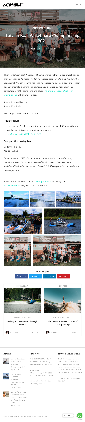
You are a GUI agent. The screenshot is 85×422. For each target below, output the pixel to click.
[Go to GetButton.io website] (79, 419)
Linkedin (51, 276)
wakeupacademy (43, 181)
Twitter (36, 276)
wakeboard (49, 28)
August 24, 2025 (16, 387)
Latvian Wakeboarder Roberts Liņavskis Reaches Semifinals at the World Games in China (19, 397)
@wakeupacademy (45, 364)
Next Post (62, 286)
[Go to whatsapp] (79, 415)
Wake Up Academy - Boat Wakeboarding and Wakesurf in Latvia (27, 417)
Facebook (22, 276)
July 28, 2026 (15, 370)
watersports (37, 28)
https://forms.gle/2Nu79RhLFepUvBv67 (22, 134)
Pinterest (65, 276)
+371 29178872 (38, 359)
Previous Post (22, 286)
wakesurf (28, 317)
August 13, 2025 (16, 405)
